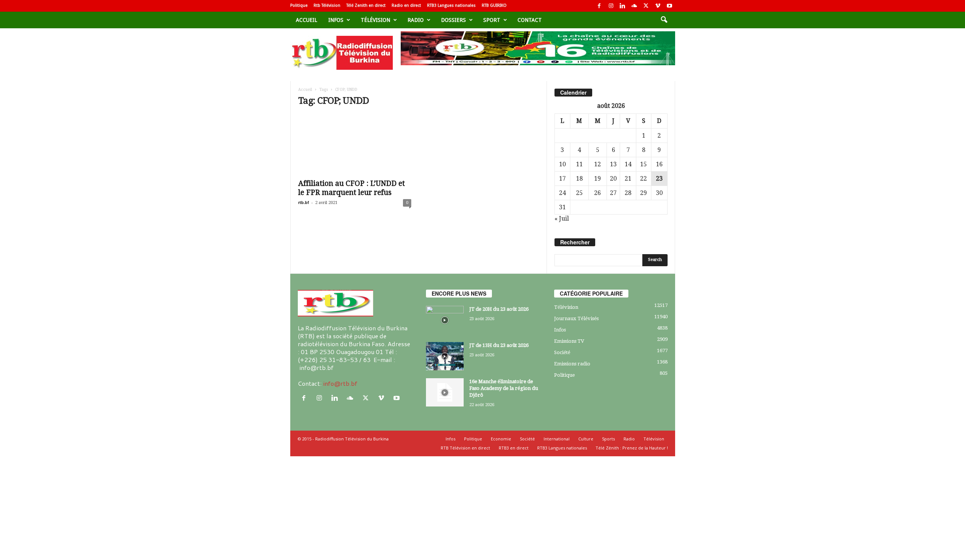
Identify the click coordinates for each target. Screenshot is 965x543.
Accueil (306, 20)
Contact (530, 20)
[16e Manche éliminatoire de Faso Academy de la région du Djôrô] (445, 392)
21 (628, 178)
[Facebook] (599, 6)
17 (562, 178)
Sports (608, 439)
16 (659, 164)
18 (579, 178)
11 (579, 164)
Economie (501, 439)
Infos (335, 20)
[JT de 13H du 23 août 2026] (445, 356)
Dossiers (453, 20)
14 (628, 164)
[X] (646, 6)
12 (597, 164)
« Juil (561, 218)
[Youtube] (669, 6)
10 (562, 164)
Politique (299, 5)
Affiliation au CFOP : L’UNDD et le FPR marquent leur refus (351, 188)
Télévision (375, 20)
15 (643, 164)
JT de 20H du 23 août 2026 (498, 309)
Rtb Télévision (327, 5)
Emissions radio (572, 364)
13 (613, 164)
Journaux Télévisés (576, 318)
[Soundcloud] (634, 6)
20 (613, 178)
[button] (664, 20)
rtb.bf (303, 202)
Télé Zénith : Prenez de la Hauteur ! (632, 448)
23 (659, 178)
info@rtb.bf (340, 383)
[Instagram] (611, 6)
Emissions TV (569, 341)
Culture (585, 439)
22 (643, 178)
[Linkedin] (622, 6)
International (557, 439)
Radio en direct (406, 5)
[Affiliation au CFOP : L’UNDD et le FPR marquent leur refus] (354, 144)
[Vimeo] (657, 6)
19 (597, 178)
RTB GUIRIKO (494, 5)
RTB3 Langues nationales (451, 5)
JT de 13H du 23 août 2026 (498, 345)
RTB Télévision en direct (465, 448)
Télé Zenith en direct (366, 5)
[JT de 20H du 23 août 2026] (445, 320)
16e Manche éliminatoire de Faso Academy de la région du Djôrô (503, 388)
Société (562, 352)
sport (491, 20)
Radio (415, 20)
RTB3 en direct (513, 448)
